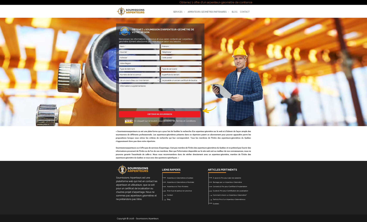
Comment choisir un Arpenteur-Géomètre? (230, 195)
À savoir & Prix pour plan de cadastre (227, 178)
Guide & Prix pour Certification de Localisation (230, 191)
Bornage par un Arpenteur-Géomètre (227, 182)
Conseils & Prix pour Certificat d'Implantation (230, 187)
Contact (245, 12)
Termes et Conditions (186, 121)
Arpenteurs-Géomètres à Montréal (180, 182)
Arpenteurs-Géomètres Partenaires (207, 12)
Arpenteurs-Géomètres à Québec (180, 178)
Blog (234, 12)
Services (177, 12)
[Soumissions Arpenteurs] (130, 11)
